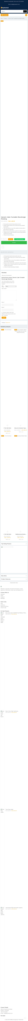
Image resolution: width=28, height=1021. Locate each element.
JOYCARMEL (10, 1019)
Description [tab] (4, 252)
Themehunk (21, 1019)
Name (3, 302)
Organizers (8, 322)
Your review (4, 288)
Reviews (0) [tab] (10, 252)
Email (3, 307)
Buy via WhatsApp (20, 239)
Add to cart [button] (8, 433)
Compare (3, 247)
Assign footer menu (14, 582)
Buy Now (14, 242)
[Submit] (25, 11)
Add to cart (11, 239)
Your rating (3, 286)
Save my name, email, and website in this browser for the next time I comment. (8, 314)
